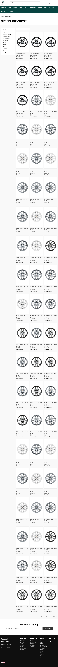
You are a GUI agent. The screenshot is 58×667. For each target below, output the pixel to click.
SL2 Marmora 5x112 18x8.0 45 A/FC (50, 549)
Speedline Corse (6, 36)
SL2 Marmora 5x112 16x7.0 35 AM (36, 461)
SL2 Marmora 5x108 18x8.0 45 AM (22, 374)
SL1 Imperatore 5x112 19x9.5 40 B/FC (35, 54)
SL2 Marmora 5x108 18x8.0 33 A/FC (22, 345)
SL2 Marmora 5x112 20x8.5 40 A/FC (36, 607)
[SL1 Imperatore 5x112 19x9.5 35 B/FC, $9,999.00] (22, 42)
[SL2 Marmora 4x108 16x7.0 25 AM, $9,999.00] (22, 187)
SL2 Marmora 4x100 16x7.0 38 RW (36, 141)
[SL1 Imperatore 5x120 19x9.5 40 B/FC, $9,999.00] (22, 100)
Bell (3, 50)
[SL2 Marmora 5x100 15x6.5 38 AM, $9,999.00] (51, 216)
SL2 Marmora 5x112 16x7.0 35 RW (50, 461)
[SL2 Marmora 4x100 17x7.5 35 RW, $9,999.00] (22, 158)
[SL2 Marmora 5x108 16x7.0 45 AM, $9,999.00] (51, 275)
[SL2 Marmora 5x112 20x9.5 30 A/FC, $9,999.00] (51, 595)
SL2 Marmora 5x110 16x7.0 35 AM (22, 403)
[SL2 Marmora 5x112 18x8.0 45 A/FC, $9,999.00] (51, 536)
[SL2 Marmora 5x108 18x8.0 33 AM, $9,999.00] (36, 333)
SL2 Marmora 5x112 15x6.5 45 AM (50, 432)
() (56, 3)
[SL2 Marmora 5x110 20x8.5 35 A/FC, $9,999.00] (22, 420)
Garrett (4, 44)
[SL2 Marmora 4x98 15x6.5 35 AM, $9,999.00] (22, 216)
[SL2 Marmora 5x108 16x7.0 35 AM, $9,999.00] (36, 275)
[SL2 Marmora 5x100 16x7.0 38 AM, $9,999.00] (22, 246)
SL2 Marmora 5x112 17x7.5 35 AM (36, 520)
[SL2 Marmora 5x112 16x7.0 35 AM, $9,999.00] (36, 449)
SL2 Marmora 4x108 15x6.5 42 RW (50, 170)
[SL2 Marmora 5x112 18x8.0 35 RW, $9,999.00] (36, 536)
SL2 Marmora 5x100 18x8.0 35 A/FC (50, 258)
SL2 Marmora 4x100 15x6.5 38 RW (50, 112)
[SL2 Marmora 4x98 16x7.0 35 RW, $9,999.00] (36, 216)
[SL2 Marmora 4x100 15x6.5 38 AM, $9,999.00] (36, 100)
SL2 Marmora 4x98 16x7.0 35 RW (36, 229)
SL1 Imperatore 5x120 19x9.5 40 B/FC (21, 112)
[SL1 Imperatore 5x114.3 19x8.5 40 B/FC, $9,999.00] (51, 42)
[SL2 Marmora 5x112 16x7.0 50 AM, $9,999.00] (51, 478)
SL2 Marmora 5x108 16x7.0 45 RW (22, 316)
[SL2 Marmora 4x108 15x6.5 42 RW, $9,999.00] (51, 158)
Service (40, 7)
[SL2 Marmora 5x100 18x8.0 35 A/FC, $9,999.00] (51, 246)
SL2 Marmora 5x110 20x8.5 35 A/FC (22, 432)
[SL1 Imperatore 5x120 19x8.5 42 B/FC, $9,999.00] (36, 71)
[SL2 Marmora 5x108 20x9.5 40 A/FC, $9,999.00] (51, 362)
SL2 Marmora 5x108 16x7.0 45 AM (50, 287)
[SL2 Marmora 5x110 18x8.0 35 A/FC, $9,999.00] (36, 391)
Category (3, 7)
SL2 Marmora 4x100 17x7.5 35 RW (22, 170)
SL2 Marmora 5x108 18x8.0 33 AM (36, 345)
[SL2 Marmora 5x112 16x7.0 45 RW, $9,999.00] (36, 478)
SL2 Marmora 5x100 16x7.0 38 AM (22, 258)
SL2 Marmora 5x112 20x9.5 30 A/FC (50, 607)
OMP (4, 46)
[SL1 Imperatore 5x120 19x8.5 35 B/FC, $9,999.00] (22, 71)
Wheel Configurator (49, 7)
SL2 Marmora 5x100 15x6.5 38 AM (50, 229)
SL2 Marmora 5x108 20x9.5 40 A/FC (50, 374)
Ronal (26, 7)
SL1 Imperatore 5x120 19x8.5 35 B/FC (21, 83)
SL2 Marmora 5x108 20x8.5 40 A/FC (36, 374)
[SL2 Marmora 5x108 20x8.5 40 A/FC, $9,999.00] (36, 362)
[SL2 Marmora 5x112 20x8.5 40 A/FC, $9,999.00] (36, 595)
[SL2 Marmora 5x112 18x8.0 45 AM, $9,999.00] (22, 566)
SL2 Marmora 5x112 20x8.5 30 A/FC (50, 578)
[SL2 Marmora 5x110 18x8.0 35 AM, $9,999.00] (51, 391)
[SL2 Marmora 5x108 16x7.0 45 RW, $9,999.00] (22, 304)
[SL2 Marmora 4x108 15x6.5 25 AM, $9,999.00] (36, 158)
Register (50, 3)
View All (4, 52)
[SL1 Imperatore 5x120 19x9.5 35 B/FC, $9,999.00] (51, 71)
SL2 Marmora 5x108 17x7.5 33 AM (36, 316)
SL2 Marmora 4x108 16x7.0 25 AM (22, 200)
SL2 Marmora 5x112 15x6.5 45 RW (22, 461)
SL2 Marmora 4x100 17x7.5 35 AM (50, 141)
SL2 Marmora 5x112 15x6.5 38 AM (36, 432)
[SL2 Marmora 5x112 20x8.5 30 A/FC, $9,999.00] (51, 566)
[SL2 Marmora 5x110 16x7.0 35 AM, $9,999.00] (22, 391)
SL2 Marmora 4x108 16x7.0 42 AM (36, 200)
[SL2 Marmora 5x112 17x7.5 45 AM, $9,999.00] (51, 507)
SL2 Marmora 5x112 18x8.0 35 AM (22, 549)
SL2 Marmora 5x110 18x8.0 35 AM (50, 403)
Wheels (20, 7)
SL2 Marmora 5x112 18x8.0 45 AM (22, 578)
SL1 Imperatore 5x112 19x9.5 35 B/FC (21, 54)
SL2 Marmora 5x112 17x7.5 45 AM (50, 520)
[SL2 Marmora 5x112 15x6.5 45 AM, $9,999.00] (51, 420)
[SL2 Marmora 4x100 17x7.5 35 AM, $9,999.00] (51, 129)
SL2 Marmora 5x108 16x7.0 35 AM (36, 287)
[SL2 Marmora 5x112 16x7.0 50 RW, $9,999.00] (22, 507)
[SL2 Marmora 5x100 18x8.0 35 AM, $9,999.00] (22, 275)
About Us (3, 11)
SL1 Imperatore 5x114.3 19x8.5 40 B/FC (49, 54)
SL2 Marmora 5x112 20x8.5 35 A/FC (22, 607)
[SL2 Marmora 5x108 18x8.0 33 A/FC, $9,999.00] (22, 333)
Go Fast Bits (5, 40)
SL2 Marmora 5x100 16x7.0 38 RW (36, 258)
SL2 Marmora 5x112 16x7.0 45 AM (22, 490)
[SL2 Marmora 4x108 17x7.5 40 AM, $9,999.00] (51, 187)
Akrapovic (5, 48)
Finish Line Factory (7, 34)
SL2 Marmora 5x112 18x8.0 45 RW (36, 578)
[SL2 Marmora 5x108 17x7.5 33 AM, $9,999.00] (36, 304)
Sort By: (18, 28)
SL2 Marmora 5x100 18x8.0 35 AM (22, 287)
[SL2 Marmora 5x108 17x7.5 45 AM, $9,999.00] (51, 304)
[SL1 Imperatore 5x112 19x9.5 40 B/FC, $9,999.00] (36, 42)
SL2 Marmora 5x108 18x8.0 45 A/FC (50, 345)
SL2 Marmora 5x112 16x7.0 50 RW (22, 520)
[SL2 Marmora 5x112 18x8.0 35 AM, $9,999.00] (22, 536)
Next (54, 616)
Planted (4, 42)
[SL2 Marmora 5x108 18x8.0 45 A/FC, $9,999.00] (51, 333)
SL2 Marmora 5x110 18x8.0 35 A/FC (36, 403)
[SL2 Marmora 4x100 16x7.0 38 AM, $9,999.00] (22, 129)
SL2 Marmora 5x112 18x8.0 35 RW (36, 549)
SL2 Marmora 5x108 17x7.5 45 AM (50, 316)
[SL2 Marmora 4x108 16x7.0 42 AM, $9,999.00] (36, 187)
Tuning (15, 7)
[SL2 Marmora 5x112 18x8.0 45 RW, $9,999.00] (36, 566)
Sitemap (32, 646)
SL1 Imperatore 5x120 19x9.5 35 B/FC (49, 83)
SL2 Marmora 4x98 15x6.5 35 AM (22, 229)
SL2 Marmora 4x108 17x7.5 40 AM (50, 200)
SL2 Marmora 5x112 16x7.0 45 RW (36, 490)
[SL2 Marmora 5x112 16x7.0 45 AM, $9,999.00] (22, 478)
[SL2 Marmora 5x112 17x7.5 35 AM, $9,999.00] (36, 507)
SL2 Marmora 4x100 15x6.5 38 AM (36, 112)
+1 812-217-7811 (6, 647)
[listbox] (25, 29)
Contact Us (10, 11)
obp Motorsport (6, 38)
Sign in (45, 3)
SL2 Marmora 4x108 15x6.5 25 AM (36, 170)
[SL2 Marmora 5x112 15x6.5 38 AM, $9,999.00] (36, 420)
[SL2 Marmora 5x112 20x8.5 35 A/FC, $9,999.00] (22, 595)
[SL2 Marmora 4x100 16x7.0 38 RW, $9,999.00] (36, 129)
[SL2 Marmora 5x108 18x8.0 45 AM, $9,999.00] (22, 362)
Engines (9, 7)
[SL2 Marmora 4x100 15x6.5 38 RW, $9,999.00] (51, 100)
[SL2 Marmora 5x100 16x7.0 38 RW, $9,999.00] (36, 246)
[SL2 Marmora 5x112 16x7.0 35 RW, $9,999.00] (51, 449)
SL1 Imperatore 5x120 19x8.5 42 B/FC (35, 83)
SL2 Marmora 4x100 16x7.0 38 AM (22, 141)
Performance (33, 7)
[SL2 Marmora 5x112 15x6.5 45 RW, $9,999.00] (22, 449)
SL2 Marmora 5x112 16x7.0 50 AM (50, 490)
